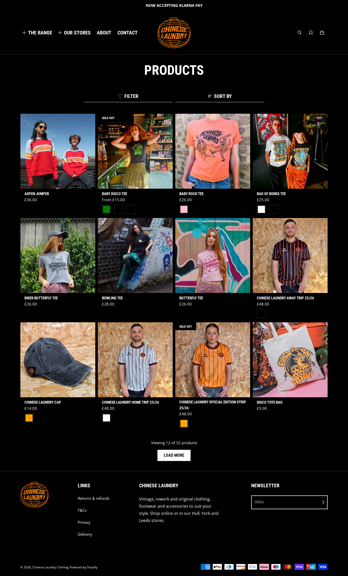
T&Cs (82, 510)
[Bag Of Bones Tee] (290, 151)
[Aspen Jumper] (57, 151)
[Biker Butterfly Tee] (57, 255)
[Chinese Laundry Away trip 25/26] (290, 255)
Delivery (85, 534)
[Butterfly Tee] (212, 255)
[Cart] (322, 32)
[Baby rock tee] (212, 151)
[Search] (299, 32)
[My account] (310, 32)
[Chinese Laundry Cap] (57, 359)
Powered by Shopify (83, 567)
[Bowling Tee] (135, 255)
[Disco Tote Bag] (290, 359)
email (259, 502)
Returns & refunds (94, 498)
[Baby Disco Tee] (135, 151)
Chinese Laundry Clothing (50, 567)
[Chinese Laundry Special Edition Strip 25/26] (212, 359)
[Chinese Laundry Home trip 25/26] (135, 359)
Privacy (84, 522)
